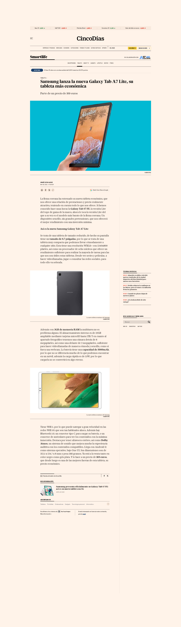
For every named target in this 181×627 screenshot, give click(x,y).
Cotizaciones (74, 48)
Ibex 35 (37, 28)
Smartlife (38, 57)
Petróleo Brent (81, 28)
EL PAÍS (111, 47)
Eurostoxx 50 (105, 28)
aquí (84, 514)
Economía (66, 48)
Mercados (59, 48)
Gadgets (93, 63)
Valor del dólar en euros (132, 28)
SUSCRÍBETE (132, 48)
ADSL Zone (144, 57)
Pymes (111, 63)
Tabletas (43, 504)
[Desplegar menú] (31, 38)
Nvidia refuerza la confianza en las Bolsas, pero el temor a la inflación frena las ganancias (137, 287)
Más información (45, 514)
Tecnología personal (78, 504)
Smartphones (72, 63)
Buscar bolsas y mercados (133, 316)
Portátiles (50, 504)
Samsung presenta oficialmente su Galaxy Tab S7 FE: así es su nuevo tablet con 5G (82, 488)
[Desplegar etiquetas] (108, 504)
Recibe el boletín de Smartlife (52, 476)
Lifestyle (100, 63)
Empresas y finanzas (49, 48)
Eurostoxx (132, 326)
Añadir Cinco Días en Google (100, 190)
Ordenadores (59, 504)
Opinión (104, 48)
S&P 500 (57, 28)
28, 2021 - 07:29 (47, 184)
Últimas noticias (96, 48)
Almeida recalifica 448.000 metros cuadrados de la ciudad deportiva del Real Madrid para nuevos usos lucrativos (135, 278)
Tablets (79, 63)
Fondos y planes (85, 48)
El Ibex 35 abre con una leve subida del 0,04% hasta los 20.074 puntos (66, 70)
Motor (106, 63)
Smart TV (86, 63)
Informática (90, 504)
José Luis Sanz (46, 182)
